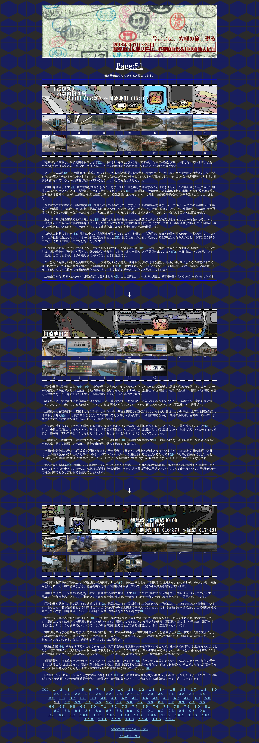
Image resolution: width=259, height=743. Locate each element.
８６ (98, 711)
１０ (120, 689)
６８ (72, 706)
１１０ (89, 719)
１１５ (156, 719)
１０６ (165, 715)
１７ (193, 689)
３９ (93, 698)
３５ (51, 698)
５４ (88, 702)
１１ (131, 689)
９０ (140, 711)
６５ (202, 702)
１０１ (97, 715)
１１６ (170, 719)
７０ (93, 706)
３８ (83, 698)
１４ (162, 689)
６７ (62, 706)
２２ (77, 694)
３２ (181, 694)
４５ (155, 698)
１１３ (129, 719)
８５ (88, 711)
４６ (166, 698)
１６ (183, 689)
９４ (181, 711)
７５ (145, 706)
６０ (150, 702)
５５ (98, 702)
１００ (84, 715)
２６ (119, 694)
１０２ (111, 715)
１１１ (102, 719)
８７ (109, 711)
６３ (181, 702)
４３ (135, 698)
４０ (103, 698)
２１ (67, 694)
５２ (67, 702)
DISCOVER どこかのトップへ (129, 729)
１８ (204, 689)
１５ (172, 689)
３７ (72, 698)
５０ (207, 698)
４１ (114, 698)
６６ (51, 706)
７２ (114, 706)
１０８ (192, 715)
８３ (67, 711)
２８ (140, 694)
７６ (155, 706)
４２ (124, 698)
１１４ (143, 719)
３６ (62, 698)
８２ (57, 711)
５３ (77, 702)
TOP (45, 689)
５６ (109, 702)
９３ (171, 711)
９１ (150, 711)
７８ (176, 706)
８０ (197, 706)
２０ (57, 694)
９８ (61, 715)
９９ (72, 715)
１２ (141, 689)
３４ (202, 694)
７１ (103, 706)
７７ (166, 706)
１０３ (125, 715)
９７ (51, 715)
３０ (161, 694)
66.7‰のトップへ (129, 736)
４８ (187, 698)
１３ (152, 689)
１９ (214, 689)
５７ (119, 702)
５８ (129, 702)
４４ (145, 698)
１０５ (152, 715)
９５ (192, 711)
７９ (187, 706)
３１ (171, 694)
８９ (129, 711)
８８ (119, 711)
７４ (135, 706)
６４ (192, 702)
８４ (77, 711)
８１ (207, 706)
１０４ (138, 715)
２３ (88, 694)
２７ (129, 694)
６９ (83, 706)
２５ (109, 694)
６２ (171, 702)
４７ (176, 698)
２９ (150, 694)
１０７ (179, 715)
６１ (161, 702)
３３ (192, 694)
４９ (197, 698)
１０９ (206, 715)
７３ (124, 706)
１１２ (116, 719)
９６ (202, 711)
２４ (98, 694)
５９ (140, 702)
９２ (161, 711)
